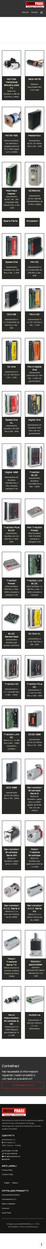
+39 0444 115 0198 (11, 1151)
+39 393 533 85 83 (10, 1153)
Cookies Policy (7, 1174)
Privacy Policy (7, 1170)
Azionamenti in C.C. (9, 1199)
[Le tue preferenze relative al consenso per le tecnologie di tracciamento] (41, 1244)
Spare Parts (6, 1213)
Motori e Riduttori (8, 1204)
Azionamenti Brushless (11, 1195)
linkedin (7, 1159)
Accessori (5, 1208)
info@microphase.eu (12, 1156)
